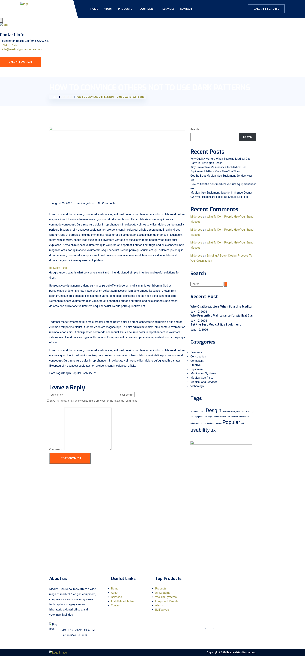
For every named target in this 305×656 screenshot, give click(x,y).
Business (196, 352)
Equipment (147, 8)
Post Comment (70, 458)
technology (197, 386)
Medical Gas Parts (201, 377)
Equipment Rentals (166, 601)
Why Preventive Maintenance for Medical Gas (221, 315)
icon (231, 411)
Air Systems (162, 592)
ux (94, 373)
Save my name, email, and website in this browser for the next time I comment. (93, 400)
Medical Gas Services (203, 382)
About (108, 8)
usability (87, 373)
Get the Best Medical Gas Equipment (215, 324)
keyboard (237, 411)
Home (94, 8)
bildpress (196, 216)
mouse (219, 423)
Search (194, 129)
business (194, 411)
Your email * (127, 394)
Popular (76, 373)
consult (202, 411)
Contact (186, 8)
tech (242, 423)
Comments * (56, 449)
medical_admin (84, 203)
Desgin (66, 373)
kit (243, 411)
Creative (195, 365)
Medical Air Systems (203, 373)
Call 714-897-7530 (266, 8)
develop (225, 411)
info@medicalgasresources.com (22, 49)
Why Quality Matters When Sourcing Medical (221, 306)
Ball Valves (162, 609)
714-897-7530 (11, 45)
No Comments (106, 203)
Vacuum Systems (166, 597)
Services (168, 8)
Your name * (56, 394)
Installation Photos (122, 601)
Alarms (159, 605)
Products (125, 8)
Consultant (197, 360)
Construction (198, 356)
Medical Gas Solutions (228, 417)
